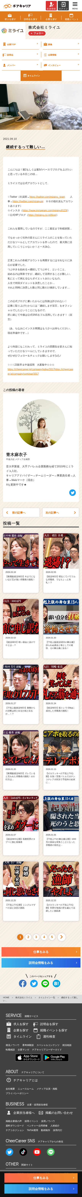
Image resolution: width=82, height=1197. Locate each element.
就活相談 (67, 1045)
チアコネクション (15, 1130)
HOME (6, 997)
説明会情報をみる (41, 962)
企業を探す (21, 1030)
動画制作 (45, 1130)
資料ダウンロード (15, 1125)
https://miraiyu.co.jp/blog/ (42, 215)
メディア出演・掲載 (47, 1088)
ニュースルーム (26, 1088)
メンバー (22, 64)
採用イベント (31, 1121)
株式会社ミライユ (23, 997)
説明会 (22, 54)
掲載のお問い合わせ (59, 1112)
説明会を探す (49, 1024)
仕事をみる (41, 951)
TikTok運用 (32, 1130)
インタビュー (63, 64)
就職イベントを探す (54, 1030)
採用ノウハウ (48, 1121)
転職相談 (10, 1049)
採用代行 (57, 1130)
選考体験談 (28, 1045)
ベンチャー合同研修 (37, 1125)
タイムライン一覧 (46, 997)
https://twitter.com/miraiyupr (28, 201)
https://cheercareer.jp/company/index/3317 (31, 369)
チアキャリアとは (25, 1080)
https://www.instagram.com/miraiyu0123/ (45, 210)
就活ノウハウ (12, 1045)
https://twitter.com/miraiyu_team (47, 196)
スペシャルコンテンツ (48, 1045)
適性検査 (49, 1036)
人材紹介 (54, 1125)
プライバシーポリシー (17, 1093)
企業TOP (22, 43)
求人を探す (21, 1024)
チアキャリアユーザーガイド (47, 1049)
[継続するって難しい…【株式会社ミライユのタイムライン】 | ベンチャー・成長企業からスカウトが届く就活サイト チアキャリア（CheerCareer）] (17, 5)
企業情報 (63, 54)
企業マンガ (23, 1049)
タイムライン (33, 76)
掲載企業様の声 (14, 1121)
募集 (63, 43)
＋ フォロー (36, 33)
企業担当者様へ (24, 1112)
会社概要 (10, 1088)
